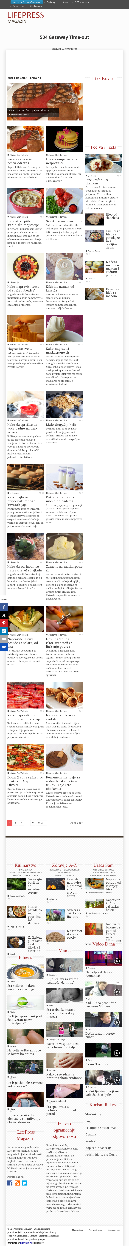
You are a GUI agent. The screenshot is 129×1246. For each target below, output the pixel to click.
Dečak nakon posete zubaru (100, 1035)
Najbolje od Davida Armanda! (99, 974)
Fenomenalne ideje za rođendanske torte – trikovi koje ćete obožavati (63, 783)
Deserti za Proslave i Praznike (25, 873)
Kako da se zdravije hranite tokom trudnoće (64, 1076)
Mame (64, 950)
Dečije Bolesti (71, 870)
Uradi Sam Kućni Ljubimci (103, 875)
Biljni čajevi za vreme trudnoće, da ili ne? (62, 980)
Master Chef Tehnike (20, 115)
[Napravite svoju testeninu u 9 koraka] (25, 328)
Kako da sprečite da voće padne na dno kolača (22, 428)
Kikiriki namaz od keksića (60, 288)
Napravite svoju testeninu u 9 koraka (23, 350)
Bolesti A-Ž (55, 870)
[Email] (4, 639)
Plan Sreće (64, 873)
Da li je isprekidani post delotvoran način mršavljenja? (24, 1019)
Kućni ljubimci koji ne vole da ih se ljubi (102, 1093)
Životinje (92, 1087)
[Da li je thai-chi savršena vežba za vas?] (25, 1066)
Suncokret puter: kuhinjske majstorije (23, 223)
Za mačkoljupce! (97, 1064)
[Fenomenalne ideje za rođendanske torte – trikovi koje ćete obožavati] (64, 757)
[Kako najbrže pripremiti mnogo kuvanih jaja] (25, 477)
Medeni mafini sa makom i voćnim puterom (113, 268)
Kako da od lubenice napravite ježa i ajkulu (24, 568)
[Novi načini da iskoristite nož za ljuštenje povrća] (64, 618)
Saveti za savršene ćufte (64, 221)
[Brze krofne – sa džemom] (103, 163)
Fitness (25, 957)
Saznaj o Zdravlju (64, 875)
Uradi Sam (103, 865)
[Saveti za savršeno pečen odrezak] (45, 101)
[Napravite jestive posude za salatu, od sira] (25, 618)
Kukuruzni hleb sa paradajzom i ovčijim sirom (113, 239)
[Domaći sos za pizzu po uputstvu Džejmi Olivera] (25, 757)
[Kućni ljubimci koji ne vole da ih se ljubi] (103, 1077)
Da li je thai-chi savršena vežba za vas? (25, 1084)
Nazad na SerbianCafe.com (26, 2)
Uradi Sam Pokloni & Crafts (100, 893)
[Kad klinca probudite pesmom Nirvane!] (103, 988)
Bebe (51, 1006)
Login (89, 1121)
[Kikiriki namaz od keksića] (64, 266)
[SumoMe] (4, 647)
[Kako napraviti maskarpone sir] (64, 328)
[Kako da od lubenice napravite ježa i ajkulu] (25, 546)
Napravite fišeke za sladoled (60, 717)
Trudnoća (53, 975)
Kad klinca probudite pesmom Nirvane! (100, 1004)
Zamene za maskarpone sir (64, 568)
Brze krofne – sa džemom (97, 181)
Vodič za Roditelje (57, 1040)
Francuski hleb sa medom (113, 292)
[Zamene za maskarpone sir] (64, 546)
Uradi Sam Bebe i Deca (103, 873)
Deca (90, 999)
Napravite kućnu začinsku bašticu (113, 905)
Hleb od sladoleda (112, 216)
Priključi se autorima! (100, 1128)
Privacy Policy (95, 1229)
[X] (4, 615)
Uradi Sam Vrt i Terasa (98, 913)
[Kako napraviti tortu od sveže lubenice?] (25, 266)
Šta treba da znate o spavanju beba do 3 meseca (60, 1013)
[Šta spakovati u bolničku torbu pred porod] (64, 1090)
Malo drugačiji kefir (61, 424)
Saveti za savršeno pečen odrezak (29, 110)
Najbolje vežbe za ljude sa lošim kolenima (24, 1052)
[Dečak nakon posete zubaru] (103, 1019)
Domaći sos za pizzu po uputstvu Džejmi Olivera (25, 781)
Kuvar (65, 2)
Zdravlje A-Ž (64, 865)
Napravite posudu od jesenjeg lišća (113, 884)
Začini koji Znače (17, 896)
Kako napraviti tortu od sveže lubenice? (23, 288)
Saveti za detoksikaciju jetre (74, 913)
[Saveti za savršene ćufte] (64, 200)
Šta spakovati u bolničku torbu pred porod (61, 1110)
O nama (90, 1134)
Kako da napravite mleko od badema (60, 499)
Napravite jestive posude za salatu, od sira (22, 643)
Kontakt (90, 1141)
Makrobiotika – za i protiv (74, 934)
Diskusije (51, 2)
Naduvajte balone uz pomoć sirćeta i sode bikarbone (113, 932)
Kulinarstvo (25, 865)
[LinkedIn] (4, 631)
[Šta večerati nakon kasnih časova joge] (25, 971)
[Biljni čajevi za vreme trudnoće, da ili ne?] (64, 964)
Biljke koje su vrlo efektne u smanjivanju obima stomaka (23, 1118)
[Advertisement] (63, 851)
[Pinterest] (4, 623)
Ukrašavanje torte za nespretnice (62, 161)
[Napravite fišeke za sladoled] (64, 695)
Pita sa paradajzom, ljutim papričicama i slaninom (35, 915)
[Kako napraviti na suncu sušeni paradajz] (25, 695)
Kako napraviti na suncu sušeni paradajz (24, 717)
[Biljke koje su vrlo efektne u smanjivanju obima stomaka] (25, 1099)
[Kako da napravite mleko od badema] (64, 477)
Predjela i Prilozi (17, 927)
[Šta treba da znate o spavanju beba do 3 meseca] (64, 995)
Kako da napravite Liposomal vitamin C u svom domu (74, 887)
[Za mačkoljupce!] (103, 1049)
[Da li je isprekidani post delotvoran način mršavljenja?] (25, 1002)
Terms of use (114, 1229)
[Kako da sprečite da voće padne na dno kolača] (25, 404)
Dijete (12, 982)
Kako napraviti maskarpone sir (58, 350)
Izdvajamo (14, 493)
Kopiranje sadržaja (98, 1148)
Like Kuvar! (103, 78)
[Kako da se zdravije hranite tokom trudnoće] (64, 1060)
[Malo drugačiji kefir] (64, 404)
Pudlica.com (36, 6)
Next (41, 823)
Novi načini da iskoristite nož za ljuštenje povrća (59, 643)
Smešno (91, 968)
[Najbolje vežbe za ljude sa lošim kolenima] (25, 1036)
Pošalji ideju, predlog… (101, 1154)
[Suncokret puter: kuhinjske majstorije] (25, 200)
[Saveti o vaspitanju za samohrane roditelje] (64, 1029)
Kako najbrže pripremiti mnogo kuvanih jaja (21, 501)
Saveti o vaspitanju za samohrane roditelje (62, 1045)
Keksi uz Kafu (32, 875)
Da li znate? (25, 870)
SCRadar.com (82, 2)
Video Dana (103, 943)
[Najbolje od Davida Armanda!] (103, 958)
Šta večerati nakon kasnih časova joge (21, 987)
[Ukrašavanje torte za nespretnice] (64, 138)
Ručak (12, 954)
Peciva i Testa (103, 147)
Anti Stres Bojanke (103, 870)
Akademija (14, 282)
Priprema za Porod (57, 1101)
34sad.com (18, 6)
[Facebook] (4, 607)
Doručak (91, 176)
